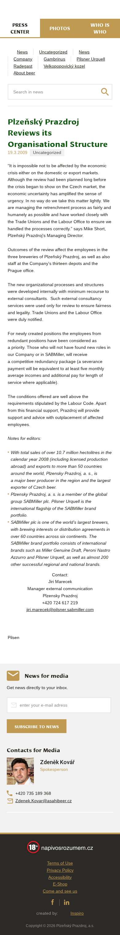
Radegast (23, 66)
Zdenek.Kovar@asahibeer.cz (43, 800)
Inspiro (77, 913)
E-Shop (60, 884)
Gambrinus (54, 59)
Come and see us (60, 891)
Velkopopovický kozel (64, 66)
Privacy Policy (60, 870)
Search (105, 92)
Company (23, 59)
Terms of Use (60, 863)
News (22, 51)
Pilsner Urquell (91, 59)
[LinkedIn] (66, 902)
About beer (24, 72)
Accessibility (60, 877)
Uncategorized (53, 51)
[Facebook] (52, 902)
